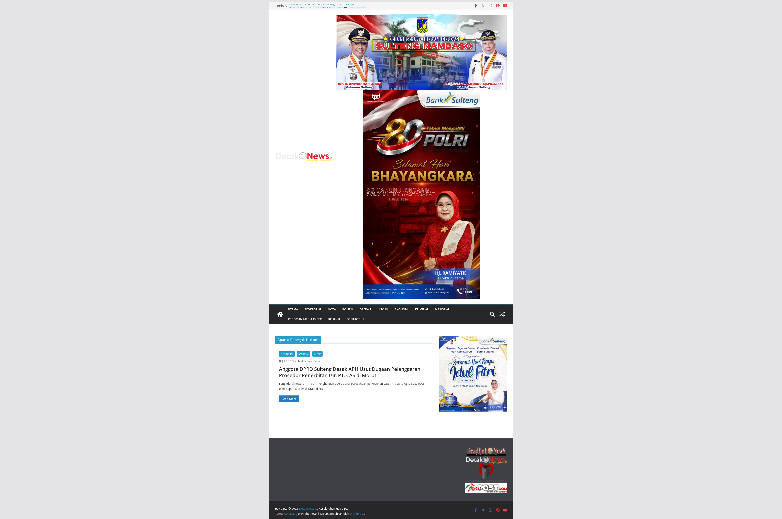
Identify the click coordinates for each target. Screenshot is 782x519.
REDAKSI (334, 319)
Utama (293, 309)
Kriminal (422, 309)
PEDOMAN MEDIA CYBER (305, 319)
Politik (347, 309)
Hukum (383, 309)
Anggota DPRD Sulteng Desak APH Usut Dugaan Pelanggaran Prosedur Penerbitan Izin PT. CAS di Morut (349, 372)
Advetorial (313, 309)
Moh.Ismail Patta (310, 361)
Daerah (365, 309)
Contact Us (355, 319)
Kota (332, 309)
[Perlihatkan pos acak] (502, 314)
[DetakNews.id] (280, 314)
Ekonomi (402, 309)
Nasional (442, 309)
